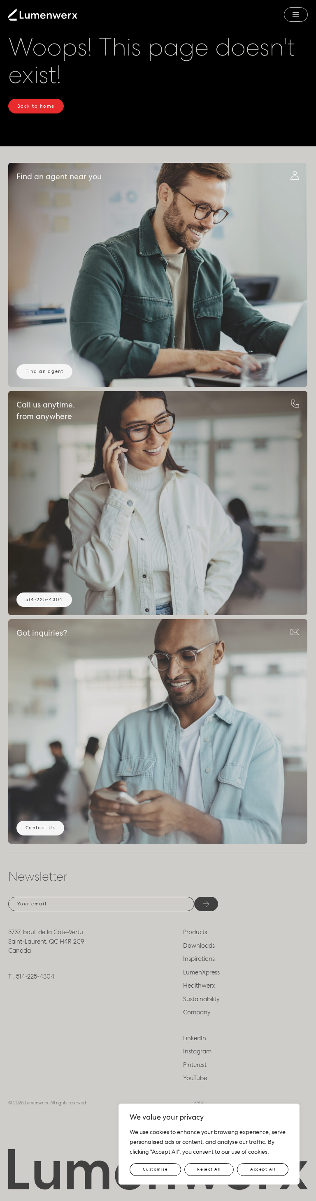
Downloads (199, 946)
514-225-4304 (44, 599)
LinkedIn (194, 1038)
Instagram (197, 1051)
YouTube (195, 1078)
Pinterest (195, 1065)
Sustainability (201, 999)
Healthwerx (199, 985)
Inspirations (199, 959)
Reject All (209, 1169)
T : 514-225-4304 (31, 976)
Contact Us (41, 828)
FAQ (198, 1103)
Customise (155, 1169)
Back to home (36, 106)
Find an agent (45, 371)
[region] (209, 1144)
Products (195, 932)
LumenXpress (201, 972)
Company (197, 1012)
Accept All (262, 1169)
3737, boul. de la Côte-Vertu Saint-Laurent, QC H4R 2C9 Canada (46, 941)
